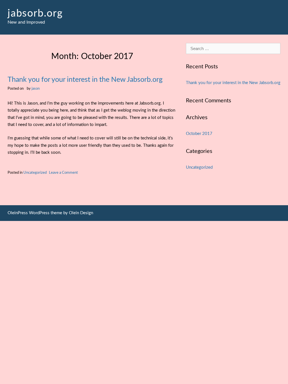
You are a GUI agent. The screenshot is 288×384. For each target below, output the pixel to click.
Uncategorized (35, 172)
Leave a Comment (63, 172)
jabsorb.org (35, 13)
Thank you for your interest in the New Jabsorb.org (85, 79)
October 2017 (199, 134)
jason (36, 88)
